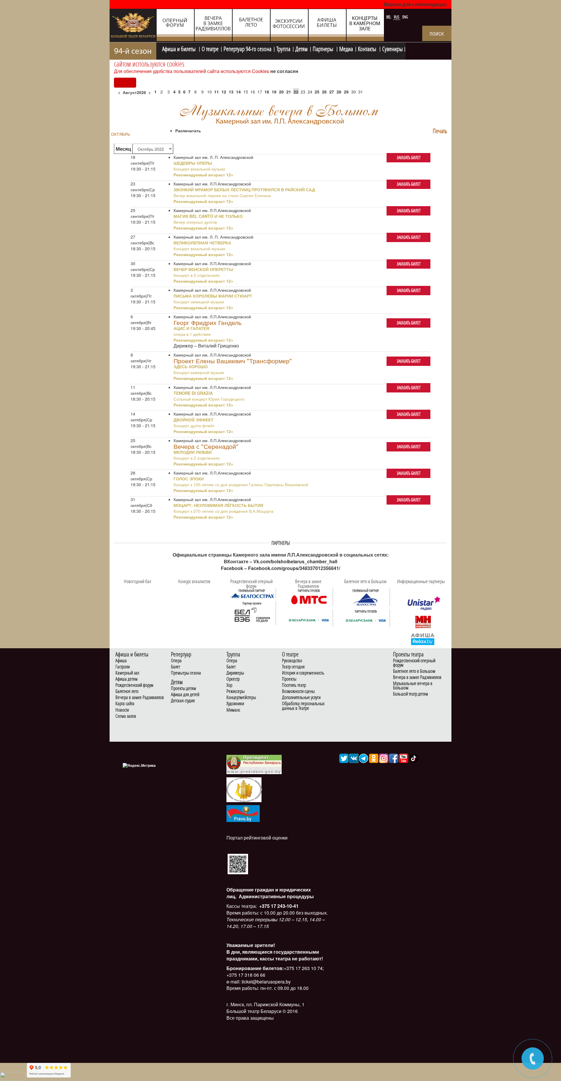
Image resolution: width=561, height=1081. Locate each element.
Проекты (289, 679)
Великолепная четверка (202, 243)
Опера (176, 660)
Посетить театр (294, 685)
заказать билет (408, 157)
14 (238, 92)
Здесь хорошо (191, 366)
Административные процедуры (276, 896)
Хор (229, 685)
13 (231, 92)
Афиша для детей (185, 694)
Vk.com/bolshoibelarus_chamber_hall (295, 561)
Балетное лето (126, 691)
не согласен (284, 71)
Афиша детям (126, 679)
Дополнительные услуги (301, 697)
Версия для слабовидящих (415, 4)
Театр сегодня (293, 667)
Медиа (346, 48)
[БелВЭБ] (252, 615)
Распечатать (188, 130)
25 (317, 92)
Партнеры (323, 48)
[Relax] (423, 639)
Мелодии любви (193, 452)
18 (266, 92)
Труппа (283, 48)
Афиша (121, 660)
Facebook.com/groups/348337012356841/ (294, 568)
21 (288, 92)
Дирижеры (235, 673)
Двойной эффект (194, 420)
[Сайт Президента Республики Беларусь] (254, 764)
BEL (389, 17)
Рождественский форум (134, 685)
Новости (122, 710)
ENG (405, 17)
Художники (235, 703)
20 (281, 92)
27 (331, 92)
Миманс (233, 710)
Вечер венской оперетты (203, 269)
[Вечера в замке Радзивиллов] (309, 599)
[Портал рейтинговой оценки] (238, 863)
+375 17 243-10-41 (278, 906)
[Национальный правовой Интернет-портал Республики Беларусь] (243, 812)
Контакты (367, 48)
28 (339, 92)
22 (296, 92)
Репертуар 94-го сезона (247, 48)
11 (216, 92)
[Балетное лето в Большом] (366, 599)
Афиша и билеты (179, 48)
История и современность (303, 673)
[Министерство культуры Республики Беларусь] (244, 789)
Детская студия (183, 700)
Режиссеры (235, 691)
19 (274, 92)
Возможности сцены (298, 691)
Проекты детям (183, 688)
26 (324, 92)
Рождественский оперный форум (414, 662)
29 (346, 92)
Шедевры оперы (193, 163)
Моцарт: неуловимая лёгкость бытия (218, 505)
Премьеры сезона (186, 673)
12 (223, 92)
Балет (175, 667)
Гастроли (122, 667)
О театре (210, 48)
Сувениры (392, 48)
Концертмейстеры (241, 697)
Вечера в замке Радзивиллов (139, 697)
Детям (301, 48)
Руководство (292, 660)
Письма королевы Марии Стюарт (213, 296)
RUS (397, 17)
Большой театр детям (410, 694)
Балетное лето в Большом (414, 671)
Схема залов (125, 716)
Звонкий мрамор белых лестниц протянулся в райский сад (244, 189)
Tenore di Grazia (193, 393)
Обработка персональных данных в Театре (303, 705)
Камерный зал (127, 673)
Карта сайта (124, 703)
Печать (440, 131)
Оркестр (233, 679)
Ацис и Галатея (191, 328)
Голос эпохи (189, 479)
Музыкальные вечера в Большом (412, 685)
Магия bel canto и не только (208, 216)
